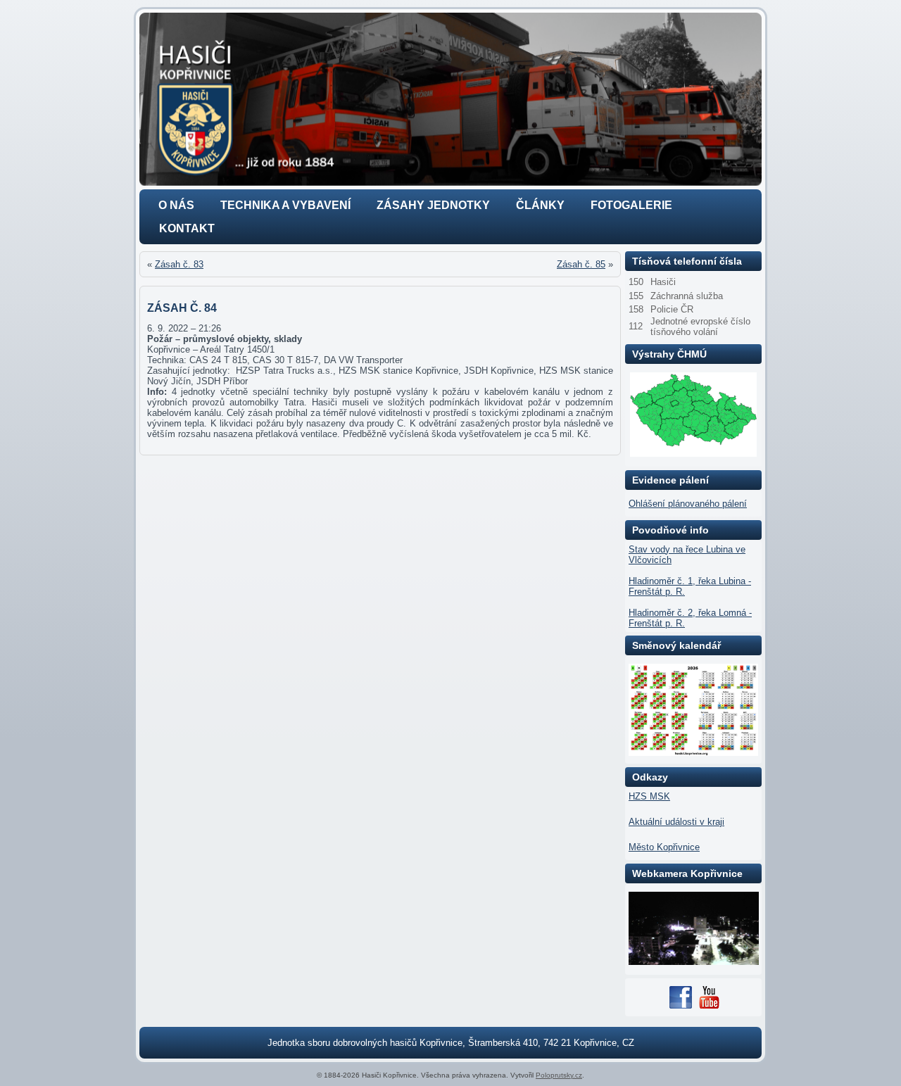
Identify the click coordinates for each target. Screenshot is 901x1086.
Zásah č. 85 (581, 264)
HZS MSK (649, 796)
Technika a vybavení (285, 205)
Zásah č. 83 (179, 264)
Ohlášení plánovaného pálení (688, 503)
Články (540, 205)
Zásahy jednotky (433, 205)
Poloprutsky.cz (559, 1075)
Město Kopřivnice (664, 847)
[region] (450, 99)
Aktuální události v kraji (676, 821)
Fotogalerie (631, 205)
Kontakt (187, 228)
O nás (176, 205)
